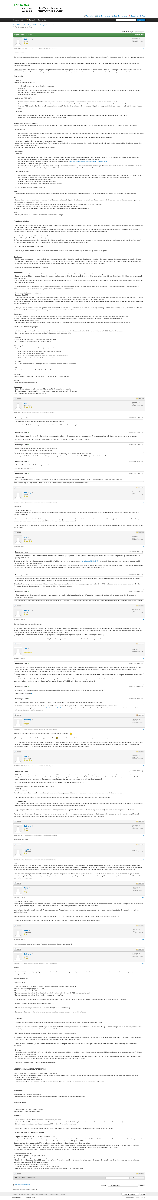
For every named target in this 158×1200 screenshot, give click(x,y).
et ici (32, 693)
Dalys (26, 888)
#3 (143, 502)
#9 (143, 835)
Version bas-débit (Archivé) (39, 1194)
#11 (143, 897)
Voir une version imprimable (22, 1184)
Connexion (32, 20)
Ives (25, 403)
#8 (143, 765)
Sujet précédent (20, 1177)
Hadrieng (27, 39)
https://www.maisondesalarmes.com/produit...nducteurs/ (52, 708)
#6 (143, 658)
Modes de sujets (139, 34)
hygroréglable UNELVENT (89, 561)
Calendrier (134, 16)
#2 (143, 412)
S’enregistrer (42, 20)
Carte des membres (120, 16)
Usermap (62, 1194)
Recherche (89, 16)
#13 (143, 963)
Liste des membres (103, 16)
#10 (143, 859)
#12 (143, 940)
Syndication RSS (54, 1194)
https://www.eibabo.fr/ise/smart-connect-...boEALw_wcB (88, 161)
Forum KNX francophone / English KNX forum (26, 25)
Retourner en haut (24, 1194)
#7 (143, 729)
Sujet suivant (31, 1177)
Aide (143, 16)
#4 (143, 546)
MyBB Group (31, 1197)
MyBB (18, 1197)
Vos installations (51, 25)
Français (42, 25)
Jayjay (26, 850)
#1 (143, 48)
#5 (143, 619)
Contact (15, 1194)
